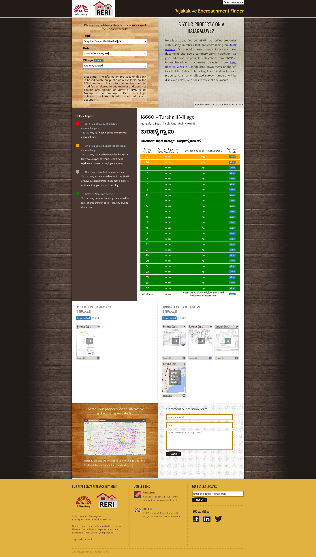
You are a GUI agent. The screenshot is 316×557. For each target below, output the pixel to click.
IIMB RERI (147, 508)
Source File (81, 358)
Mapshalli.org (149, 492)
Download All (83, 318)
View (232, 157)
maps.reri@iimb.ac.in (82, 539)
